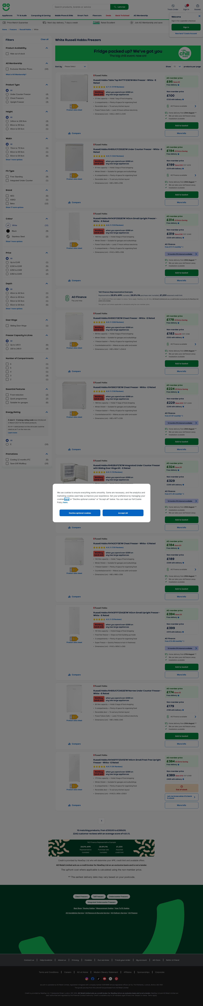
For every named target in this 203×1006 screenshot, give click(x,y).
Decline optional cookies (80, 513)
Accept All (123, 513)
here (67, 499)
